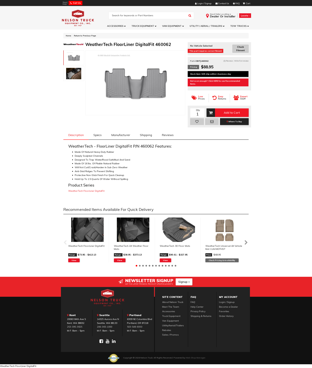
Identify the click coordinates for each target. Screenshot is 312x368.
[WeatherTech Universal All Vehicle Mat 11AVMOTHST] (224, 230)
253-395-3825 (74, 326)
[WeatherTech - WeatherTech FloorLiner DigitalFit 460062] (73, 44)
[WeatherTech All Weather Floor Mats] (133, 230)
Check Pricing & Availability (222, 260)
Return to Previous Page (85, 36)
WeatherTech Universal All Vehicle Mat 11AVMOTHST (223, 247)
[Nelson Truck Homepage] (85, 17)
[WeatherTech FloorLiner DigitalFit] (87, 230)
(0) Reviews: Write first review (236, 61)
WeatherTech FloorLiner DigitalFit (86, 190)
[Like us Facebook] (101, 341)
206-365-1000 (104, 326)
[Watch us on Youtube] (107, 341)
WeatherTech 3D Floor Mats (175, 245)
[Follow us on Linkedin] (113, 341)
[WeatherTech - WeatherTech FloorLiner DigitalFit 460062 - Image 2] (73, 73)
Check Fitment (240, 48)
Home (68, 36)
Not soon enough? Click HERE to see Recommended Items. (215, 82)
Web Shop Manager (195, 357)
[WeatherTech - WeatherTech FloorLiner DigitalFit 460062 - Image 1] (73, 57)
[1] (197, 121)
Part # (193, 61)
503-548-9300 (134, 326)
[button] (117, 26)
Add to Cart (232, 112)
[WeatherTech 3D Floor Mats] (179, 230)
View (74, 260)
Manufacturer (120, 135)
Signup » (184, 281)
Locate (245, 15)
